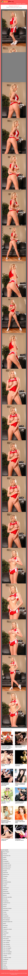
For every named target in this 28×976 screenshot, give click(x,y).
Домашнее (5, 891)
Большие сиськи (7, 865)
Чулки (4, 965)
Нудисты (5, 927)
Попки (4, 934)
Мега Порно (6, 851)
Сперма (5, 955)
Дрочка (5, 895)
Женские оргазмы (7, 897)
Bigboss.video (18, 3)
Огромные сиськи (7, 929)
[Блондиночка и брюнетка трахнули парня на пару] (7, 812)
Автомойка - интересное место (19, 840)
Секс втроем (6, 942)
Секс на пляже (6, 946)
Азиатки (5, 853)
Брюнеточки (6, 874)
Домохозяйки (6, 893)
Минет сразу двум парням (5, 765)
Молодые (5, 925)
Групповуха (6, 887)
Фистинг (5, 961)
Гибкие (4, 885)
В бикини (5, 876)
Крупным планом (7, 908)
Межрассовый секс (7, 921)
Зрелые (5, 904)
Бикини (5, 859)
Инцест (5, 906)
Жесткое (5, 899)
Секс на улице (6, 949)
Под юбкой (5, 933)
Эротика (5, 966)
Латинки (5, 914)
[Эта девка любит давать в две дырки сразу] (21, 812)
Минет (4, 923)
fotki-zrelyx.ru (7, 973)
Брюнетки (5, 872)
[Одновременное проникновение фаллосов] (7, 775)
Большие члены (7, 866)
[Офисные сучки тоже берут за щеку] (21, 738)
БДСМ (4, 857)
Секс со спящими (7, 951)
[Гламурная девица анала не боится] (21, 794)
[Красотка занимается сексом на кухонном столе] (21, 775)
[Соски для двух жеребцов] (21, 756)
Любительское (6, 917)
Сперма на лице (7, 957)
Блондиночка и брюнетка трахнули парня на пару (6, 821)
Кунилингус (6, 910)
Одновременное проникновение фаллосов (5, 784)
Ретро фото (6, 938)
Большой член (6, 868)
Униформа (5, 959)
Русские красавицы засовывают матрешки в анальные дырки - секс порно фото (6, 747)
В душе (5, 878)
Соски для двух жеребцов (19, 765)
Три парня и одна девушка (5, 802)
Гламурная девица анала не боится (19, 802)
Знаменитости (6, 902)
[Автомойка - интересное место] (21, 831)
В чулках (5, 883)
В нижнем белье (7, 882)
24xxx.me (23, 3)
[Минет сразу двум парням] (7, 756)
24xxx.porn (12, 970)
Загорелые (5, 900)
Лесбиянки (5, 916)
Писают (5, 931)
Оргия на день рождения (4, 840)
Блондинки (5, 861)
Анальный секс (6, 855)
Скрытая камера (7, 953)
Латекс (4, 912)
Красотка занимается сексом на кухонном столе (20, 784)
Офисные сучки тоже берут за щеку (20, 746)
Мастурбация (6, 919)
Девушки (5, 889)
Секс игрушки (6, 944)
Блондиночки (6, 863)
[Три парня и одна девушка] (7, 794)
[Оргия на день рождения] (7, 831)
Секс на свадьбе (7, 948)
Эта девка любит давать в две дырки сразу (20, 821)
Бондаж (5, 870)
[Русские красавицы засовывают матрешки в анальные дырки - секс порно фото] (7, 738)
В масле (5, 880)
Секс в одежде (6, 940)
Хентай (5, 963)
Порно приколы (7, 936)
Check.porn (16, 970)
